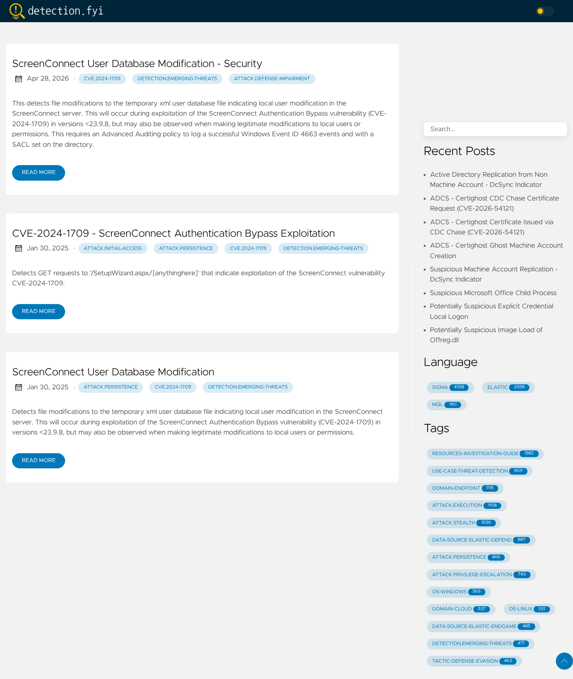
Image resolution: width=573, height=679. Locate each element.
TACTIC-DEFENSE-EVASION (472, 661)
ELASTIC (506, 387)
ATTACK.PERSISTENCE (466, 557)
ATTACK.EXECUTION (464, 505)
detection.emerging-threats (177, 78)
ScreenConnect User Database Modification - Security (137, 64)
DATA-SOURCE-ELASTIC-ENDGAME (481, 626)
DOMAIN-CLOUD (459, 609)
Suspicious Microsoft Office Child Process (493, 293)
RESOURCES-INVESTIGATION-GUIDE (483, 453)
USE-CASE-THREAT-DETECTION (477, 471)
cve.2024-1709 (102, 78)
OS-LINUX (527, 609)
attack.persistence (186, 248)
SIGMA (448, 387)
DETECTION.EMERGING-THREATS (478, 643)
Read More (38, 172)
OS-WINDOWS (456, 592)
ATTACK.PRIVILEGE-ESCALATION (479, 574)
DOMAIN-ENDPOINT (463, 488)
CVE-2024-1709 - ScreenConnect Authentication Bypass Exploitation (173, 234)
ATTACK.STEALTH (461, 523)
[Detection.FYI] (59, 11)
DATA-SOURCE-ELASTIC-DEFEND (478, 540)
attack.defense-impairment (272, 78)
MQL (444, 404)
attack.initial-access (112, 248)
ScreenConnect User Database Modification (113, 373)
